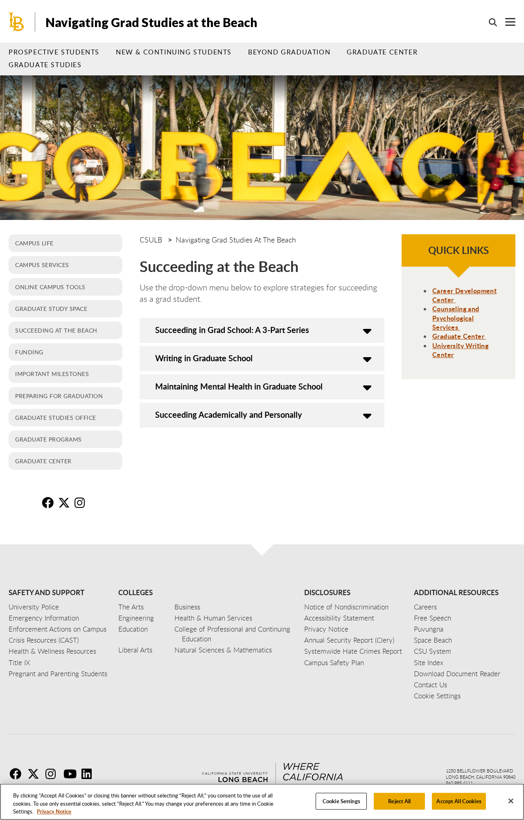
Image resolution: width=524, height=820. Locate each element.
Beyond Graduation (289, 52)
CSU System (432, 651)
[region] (262, 802)
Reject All (399, 800)
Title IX (19, 662)
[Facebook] (17, 774)
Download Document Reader (457, 673)
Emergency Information (44, 618)
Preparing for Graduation (59, 396)
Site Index (428, 662)
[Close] (511, 801)
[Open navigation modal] (506, 22)
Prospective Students (54, 52)
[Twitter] (35, 774)
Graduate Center (382, 52)
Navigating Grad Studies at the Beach (151, 22)
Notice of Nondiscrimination (346, 607)
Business (187, 607)
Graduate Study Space (51, 308)
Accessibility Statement (339, 618)
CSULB (151, 240)
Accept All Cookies (458, 800)
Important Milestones (52, 373)
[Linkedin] (89, 774)
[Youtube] (71, 774)
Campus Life (34, 243)
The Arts (131, 607)
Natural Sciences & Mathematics (223, 650)
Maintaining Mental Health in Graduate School (239, 386)
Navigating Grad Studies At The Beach (236, 240)
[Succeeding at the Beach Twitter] (65, 502)
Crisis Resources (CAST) (44, 640)
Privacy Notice (54, 811)
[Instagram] (53, 774)
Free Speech (432, 618)
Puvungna (428, 629)
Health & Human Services (213, 618)
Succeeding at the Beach (56, 330)
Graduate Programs (48, 439)
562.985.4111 (459, 783)
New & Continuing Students (174, 52)
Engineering (136, 618)
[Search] (489, 22)
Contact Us (430, 684)
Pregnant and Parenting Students (58, 673)
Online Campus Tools (50, 287)
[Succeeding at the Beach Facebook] (49, 502)
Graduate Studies (45, 64)
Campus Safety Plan (334, 662)
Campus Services (42, 264)
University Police (34, 607)
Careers (425, 607)
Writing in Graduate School (204, 358)
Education (133, 629)
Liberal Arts (135, 650)
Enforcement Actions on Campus (57, 629)
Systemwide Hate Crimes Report (353, 651)
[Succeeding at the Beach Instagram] (82, 502)
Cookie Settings (341, 800)
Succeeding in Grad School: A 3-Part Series (232, 329)
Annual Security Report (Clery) (349, 640)
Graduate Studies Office (55, 417)
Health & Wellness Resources (52, 651)
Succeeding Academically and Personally (228, 414)
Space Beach (433, 640)
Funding (29, 352)
